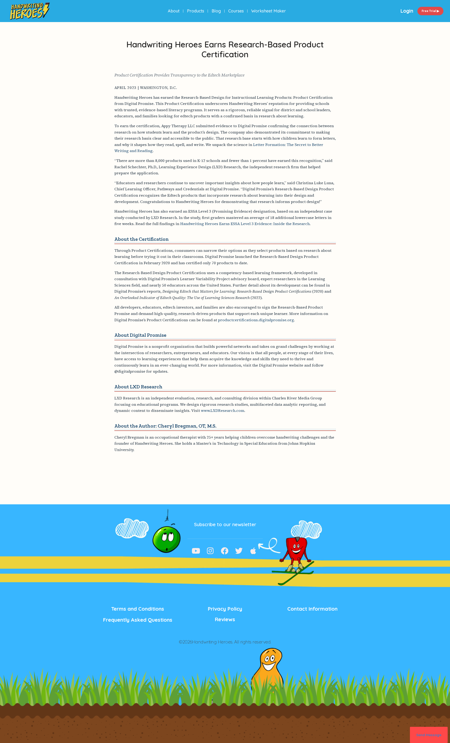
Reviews (225, 619)
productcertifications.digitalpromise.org (256, 319)
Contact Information (312, 608)
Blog (216, 11)
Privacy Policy (225, 608)
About (174, 11)
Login (406, 11)
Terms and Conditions (137, 608)
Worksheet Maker (268, 11)
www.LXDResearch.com (222, 410)
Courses (236, 11)
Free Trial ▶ (430, 11)
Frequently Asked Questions (137, 620)
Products (195, 11)
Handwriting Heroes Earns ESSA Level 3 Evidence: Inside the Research (245, 223)
